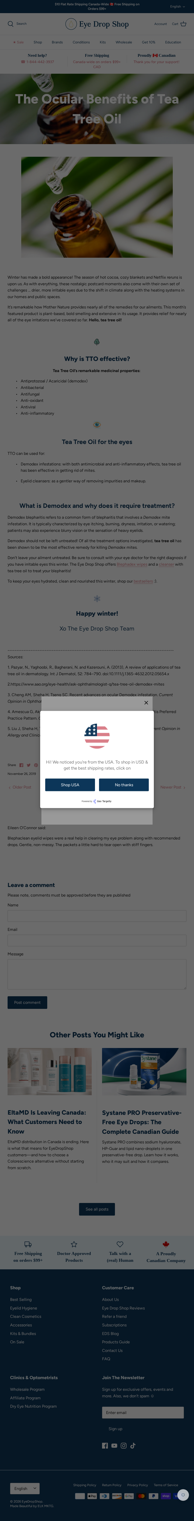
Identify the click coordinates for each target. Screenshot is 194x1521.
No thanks (124, 784)
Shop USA (70, 784)
